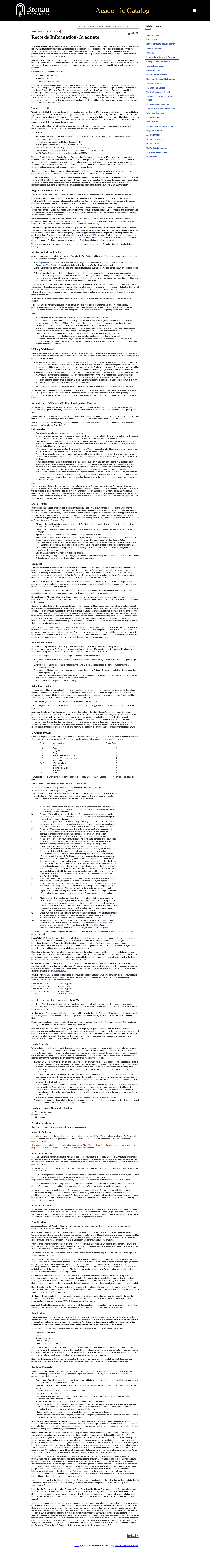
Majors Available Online (156, 75)
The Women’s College (155, 88)
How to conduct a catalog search (160, 44)
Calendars (150, 53)
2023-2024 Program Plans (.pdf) (160, 126)
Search (148, 29)
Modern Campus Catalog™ (126, 1546)
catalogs (78, 1546)
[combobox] (108, 27)
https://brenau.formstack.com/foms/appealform (52, 1180)
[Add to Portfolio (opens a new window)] (129, 33)
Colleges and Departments (158, 62)
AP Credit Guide (153, 135)
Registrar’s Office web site (121, 714)
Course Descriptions (155, 66)
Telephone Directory (155, 113)
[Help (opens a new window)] (137, 33)
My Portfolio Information (156, 148)
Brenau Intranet (153, 117)
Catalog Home (152, 35)
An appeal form (42, 263)
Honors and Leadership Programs (161, 79)
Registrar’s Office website (93, 235)
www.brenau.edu (93, 515)
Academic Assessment (156, 152)
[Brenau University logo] (33, 17)
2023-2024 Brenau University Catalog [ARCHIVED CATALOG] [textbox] (105, 27)
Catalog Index (152, 39)
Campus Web (152, 122)
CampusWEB (60, 971)
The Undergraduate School (158, 92)
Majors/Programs (154, 70)
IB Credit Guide (153, 144)
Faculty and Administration (158, 104)
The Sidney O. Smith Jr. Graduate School (160, 98)
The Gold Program (154, 83)
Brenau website (68, 221)
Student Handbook (154, 48)
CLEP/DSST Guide (154, 139)
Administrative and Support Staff (160, 109)
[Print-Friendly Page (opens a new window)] (133, 33)
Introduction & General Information (161, 57)
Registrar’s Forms (154, 131)
